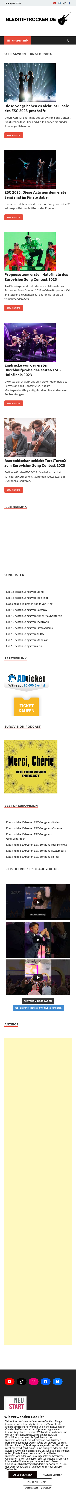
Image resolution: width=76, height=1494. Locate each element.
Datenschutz (31, 1487)
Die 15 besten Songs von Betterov (26, 609)
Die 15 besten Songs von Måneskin (27, 639)
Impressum (45, 1487)
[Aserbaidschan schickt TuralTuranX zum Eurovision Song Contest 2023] (38, 438)
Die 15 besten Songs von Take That (27, 597)
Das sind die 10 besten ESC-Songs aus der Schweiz (36, 844)
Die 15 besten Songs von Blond (25, 591)
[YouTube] (54, 3)
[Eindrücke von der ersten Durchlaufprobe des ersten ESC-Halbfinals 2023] (38, 343)
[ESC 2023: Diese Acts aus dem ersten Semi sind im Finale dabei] (38, 170)
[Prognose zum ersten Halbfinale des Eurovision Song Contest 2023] (38, 252)
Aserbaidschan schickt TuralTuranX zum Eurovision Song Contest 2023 (35, 463)
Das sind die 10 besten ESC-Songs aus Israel (32, 856)
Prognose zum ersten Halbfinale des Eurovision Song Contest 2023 (36, 276)
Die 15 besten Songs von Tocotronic (27, 621)
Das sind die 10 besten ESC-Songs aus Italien (33, 822)
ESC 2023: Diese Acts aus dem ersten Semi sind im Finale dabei (36, 194)
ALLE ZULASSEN (23, 1474)
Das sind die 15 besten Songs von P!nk (29, 603)
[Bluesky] (58, 1381)
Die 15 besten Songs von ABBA (25, 633)
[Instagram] (59, 3)
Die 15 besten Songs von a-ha (24, 646)
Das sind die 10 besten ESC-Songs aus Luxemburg (36, 850)
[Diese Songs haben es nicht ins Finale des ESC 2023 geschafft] (38, 83)
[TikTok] (64, 3)
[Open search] (67, 40)
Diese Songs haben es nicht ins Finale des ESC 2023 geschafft (36, 108)
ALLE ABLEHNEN (52, 1474)
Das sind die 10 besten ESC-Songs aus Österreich (35, 828)
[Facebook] (69, 3)
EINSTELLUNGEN (37, 1482)
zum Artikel (12, 134)
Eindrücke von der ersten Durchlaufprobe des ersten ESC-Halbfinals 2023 (32, 370)
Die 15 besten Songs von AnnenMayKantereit (34, 615)
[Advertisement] (38, 1191)
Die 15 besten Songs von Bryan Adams (29, 627)
